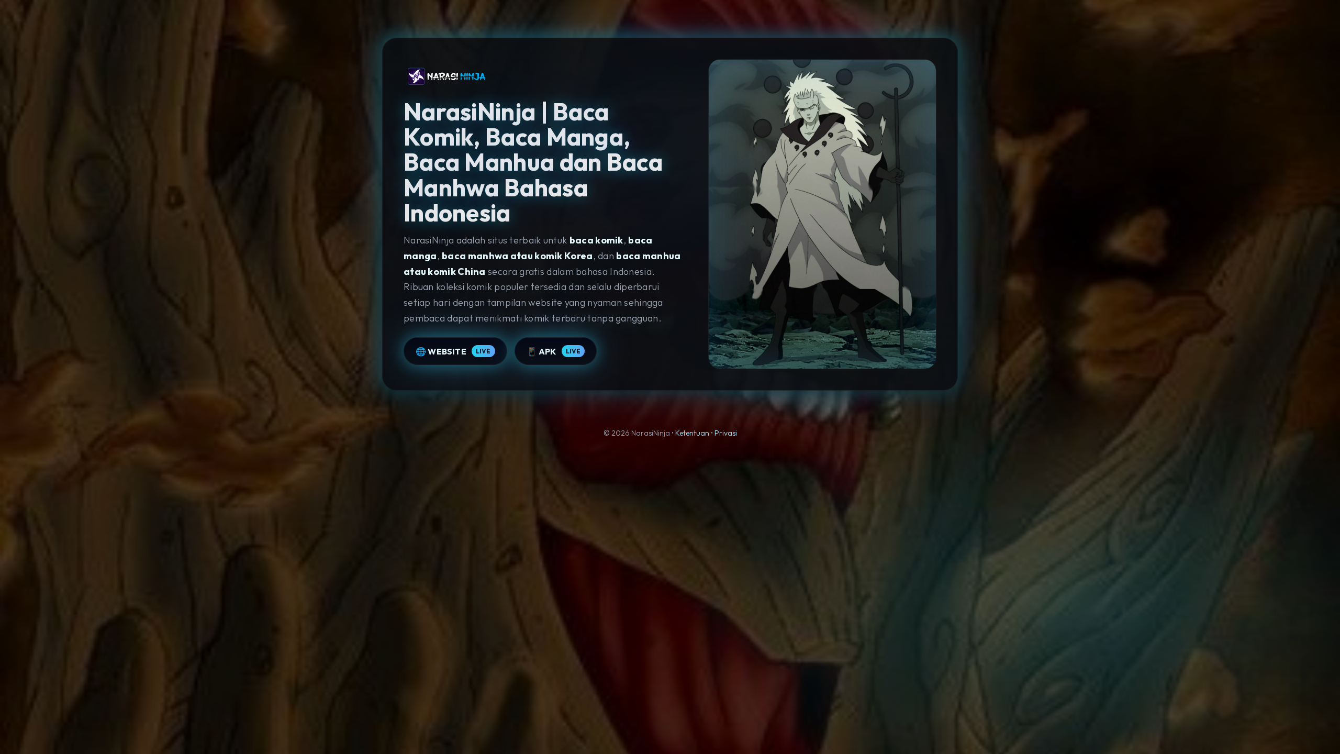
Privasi (725, 433)
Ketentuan (692, 433)
